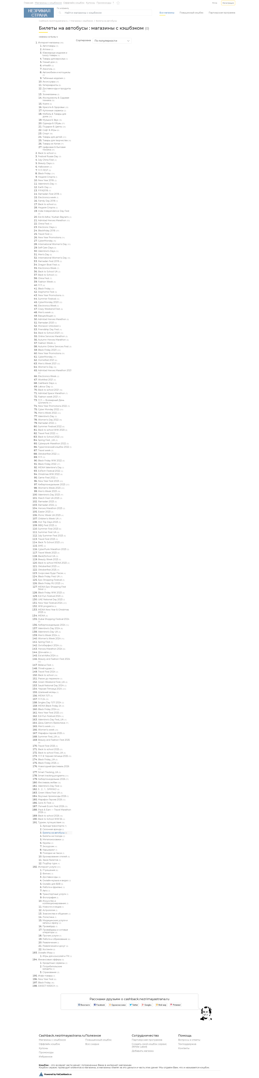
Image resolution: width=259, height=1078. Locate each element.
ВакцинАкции (47, 315)
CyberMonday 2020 (50, 302)
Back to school (47, 153)
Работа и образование (56, 939)
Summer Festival (48, 298)
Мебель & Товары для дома (54, 115)
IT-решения (50, 870)
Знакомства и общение (57, 913)
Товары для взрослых (55, 58)
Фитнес (48, 873)
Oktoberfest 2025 (48, 569)
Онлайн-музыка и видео (57, 880)
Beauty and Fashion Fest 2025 (54, 741)
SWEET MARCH (48, 986)
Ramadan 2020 (47, 322)
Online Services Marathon (53, 336)
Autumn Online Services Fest (54, 346)
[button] (228, 3)
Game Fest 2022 (48, 477)
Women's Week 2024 (51, 638)
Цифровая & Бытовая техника (54, 148)
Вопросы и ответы (189, 1039)
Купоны (90, 2)
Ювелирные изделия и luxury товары (55, 54)
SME (42, 545)
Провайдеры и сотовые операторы (55, 931)
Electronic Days (47, 227)
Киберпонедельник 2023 (53, 484)
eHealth (48, 65)
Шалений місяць (48, 692)
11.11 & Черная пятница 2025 (54, 756)
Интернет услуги (49, 867)
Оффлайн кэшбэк (73, 2)
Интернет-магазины (51, 42)
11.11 (41, 285)
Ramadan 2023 (47, 501)
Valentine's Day (47, 183)
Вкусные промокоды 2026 (53, 796)
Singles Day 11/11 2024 (51, 702)
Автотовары (50, 46)
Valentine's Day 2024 (50, 628)
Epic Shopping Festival (51, 580)
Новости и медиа (53, 906)
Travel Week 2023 (49, 552)
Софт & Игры (51, 130)
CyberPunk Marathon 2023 (53, 549)
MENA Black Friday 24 (51, 705)
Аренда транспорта (55, 826)
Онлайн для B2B (53, 884)
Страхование (51, 972)
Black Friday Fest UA (50, 576)
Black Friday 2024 (49, 709)
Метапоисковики (53, 839)
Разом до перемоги (50, 678)
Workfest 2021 (47, 379)
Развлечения (51, 942)
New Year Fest (47, 979)
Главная (28, 2)
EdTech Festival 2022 (50, 471)
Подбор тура (51, 863)
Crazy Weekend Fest (50, 309)
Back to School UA (49, 271)
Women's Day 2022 (50, 419)
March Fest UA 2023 (50, 498)
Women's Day (47, 367)
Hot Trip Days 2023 (49, 522)
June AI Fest (46, 803)
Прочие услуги (52, 935)
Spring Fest (45, 642)
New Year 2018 (47, 180)
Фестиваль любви (49, 782)
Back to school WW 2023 (52, 430)
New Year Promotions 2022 (54, 406)
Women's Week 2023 (51, 488)
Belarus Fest (46, 665)
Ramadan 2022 (47, 423)
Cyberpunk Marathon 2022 (53, 443)
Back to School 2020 (50, 333)
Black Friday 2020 (49, 350)
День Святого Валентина (53, 723)
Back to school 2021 (50, 389)
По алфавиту (63, 8)
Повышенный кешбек (191, 12)
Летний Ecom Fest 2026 (53, 806)
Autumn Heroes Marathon (53, 339)
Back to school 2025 (50, 749)
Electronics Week (48, 268)
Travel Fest (45, 234)
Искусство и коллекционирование (55, 902)
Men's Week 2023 (49, 491)
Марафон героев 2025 (51, 733)
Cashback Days (47, 383)
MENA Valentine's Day (51, 467)
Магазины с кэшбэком (48, 2)
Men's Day (45, 254)
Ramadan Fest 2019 (50, 261)
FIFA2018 (44, 190)
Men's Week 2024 (49, 635)
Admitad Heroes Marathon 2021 (54, 371)
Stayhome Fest (47, 292)
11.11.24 (43, 699)
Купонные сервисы (54, 110)
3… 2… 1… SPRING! (48, 789)
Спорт (48, 133)
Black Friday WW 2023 (51, 592)
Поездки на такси (53, 853)
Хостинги (49, 949)
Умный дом (50, 62)
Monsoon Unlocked (49, 326)
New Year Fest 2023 (50, 481)
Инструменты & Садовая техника (56, 99)
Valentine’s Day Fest (50, 786)
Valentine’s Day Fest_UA (52, 719)
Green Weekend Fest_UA (52, 682)
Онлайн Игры (46, 952)
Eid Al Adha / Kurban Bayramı (54, 217)
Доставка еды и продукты (57, 89)
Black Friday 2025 (48, 763)
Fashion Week (47, 281)
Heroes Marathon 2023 (51, 508)
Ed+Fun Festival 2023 (50, 596)
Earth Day (45, 187)
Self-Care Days (47, 247)
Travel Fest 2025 (48, 746)
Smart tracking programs (53, 775)
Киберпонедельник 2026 (53, 779)
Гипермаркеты (52, 85)
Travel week (45, 450)
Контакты (183, 1048)
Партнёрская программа (147, 1039)
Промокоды (104, 2)
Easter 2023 (45, 511)
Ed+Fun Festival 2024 (51, 716)
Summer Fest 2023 (49, 528)
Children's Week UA (49, 518)
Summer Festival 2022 (51, 426)
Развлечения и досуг (55, 946)
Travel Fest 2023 (48, 539)
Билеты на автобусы (106, 21)
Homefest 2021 (47, 360)
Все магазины (166, 12)
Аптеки (48, 49)
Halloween (45, 166)
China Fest (45, 223)
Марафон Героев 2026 (51, 799)
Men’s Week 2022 (49, 413)
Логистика (49, 917)
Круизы (48, 843)
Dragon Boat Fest (49, 264)
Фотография (50, 897)
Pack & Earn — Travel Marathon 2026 (54, 811)
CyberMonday (47, 240)
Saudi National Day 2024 (52, 685)
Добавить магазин (143, 1050)
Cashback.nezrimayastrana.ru (53, 21)
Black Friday (46, 173)
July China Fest (47, 160)
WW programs (47, 606)
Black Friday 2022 (49, 464)
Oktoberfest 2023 (49, 566)
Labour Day (45, 386)
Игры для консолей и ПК (57, 956)
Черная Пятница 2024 (52, 688)
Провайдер (50, 926)
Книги (47, 103)
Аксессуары (51, 81)
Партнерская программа (222, 12)
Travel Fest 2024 (48, 671)
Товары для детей (54, 137)
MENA (43, 615)
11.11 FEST (44, 170)
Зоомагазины (51, 94)
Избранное (45, 1056)
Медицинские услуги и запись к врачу (55, 921)
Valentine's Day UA (49, 631)
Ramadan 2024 (47, 505)
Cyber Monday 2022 (50, 409)
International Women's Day (54, 244)
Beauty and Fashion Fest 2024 (54, 660)
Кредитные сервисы (55, 963)
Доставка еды (52, 877)
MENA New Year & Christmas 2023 (53, 611)
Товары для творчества (57, 140)
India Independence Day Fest (53, 212)
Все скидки (92, 1044)
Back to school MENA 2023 (54, 563)
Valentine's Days (48, 251)
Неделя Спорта (47, 177)
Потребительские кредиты (52, 967)
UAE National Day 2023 (51, 599)
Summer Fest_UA (49, 736)
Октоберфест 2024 (50, 645)
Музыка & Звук (52, 120)
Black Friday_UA (48, 759)
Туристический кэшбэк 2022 (54, 447)
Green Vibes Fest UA (50, 792)
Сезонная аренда (53, 829)
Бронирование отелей (56, 856)
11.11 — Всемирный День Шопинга (51, 401)
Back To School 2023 (51, 542)
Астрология (50, 910)
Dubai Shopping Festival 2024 (53, 620)
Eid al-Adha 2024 (48, 655)
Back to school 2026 (50, 815)
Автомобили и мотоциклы (56, 73)
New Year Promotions (51, 237)
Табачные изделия (54, 78)
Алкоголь (49, 69)
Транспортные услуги (55, 894)
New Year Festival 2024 (52, 603)
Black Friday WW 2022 (51, 460)
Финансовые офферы (51, 959)
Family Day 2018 (48, 200)
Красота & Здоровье (55, 107)
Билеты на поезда (54, 836)
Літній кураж (46, 668)
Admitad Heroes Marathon (54, 220)
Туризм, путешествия (51, 822)
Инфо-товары (46, 975)
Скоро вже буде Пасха (52, 573)
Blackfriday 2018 (48, 230)
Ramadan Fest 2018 (50, 194)
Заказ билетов (52, 860)
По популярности (106, 40)
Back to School (47, 275)
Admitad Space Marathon (53, 393)
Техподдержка (187, 1044)
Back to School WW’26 (51, 819)
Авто (46, 890)
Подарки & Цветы (54, 126)
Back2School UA (48, 556)
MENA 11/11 (45, 695)
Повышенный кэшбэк (98, 1039)
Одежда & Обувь (54, 123)
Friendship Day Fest (50, 329)
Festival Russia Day (49, 156)
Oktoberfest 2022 (49, 453)
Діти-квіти (45, 652)
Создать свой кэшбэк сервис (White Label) (149, 1045)
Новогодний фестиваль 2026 (53, 767)
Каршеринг (50, 849)
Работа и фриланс (54, 887)
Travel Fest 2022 (48, 433)
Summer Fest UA (48, 532)
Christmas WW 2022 (50, 474)
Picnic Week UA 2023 (51, 515)
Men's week (46, 312)
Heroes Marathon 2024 (51, 648)
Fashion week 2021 (49, 396)
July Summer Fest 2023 (52, 535)
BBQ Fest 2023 (47, 525)
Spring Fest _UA (48, 440)
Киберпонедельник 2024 (53, 625)
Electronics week (48, 197)
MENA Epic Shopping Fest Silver (52, 588)
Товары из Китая (53, 143)
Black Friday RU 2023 (51, 583)
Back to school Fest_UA (52, 752)
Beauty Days (46, 163)
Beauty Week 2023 (49, 559)
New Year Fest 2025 (50, 712)
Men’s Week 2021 (49, 363)
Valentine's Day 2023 (50, 494)
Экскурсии (50, 846)
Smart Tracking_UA (49, 772)
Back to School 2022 (50, 436)
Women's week (48, 729)
